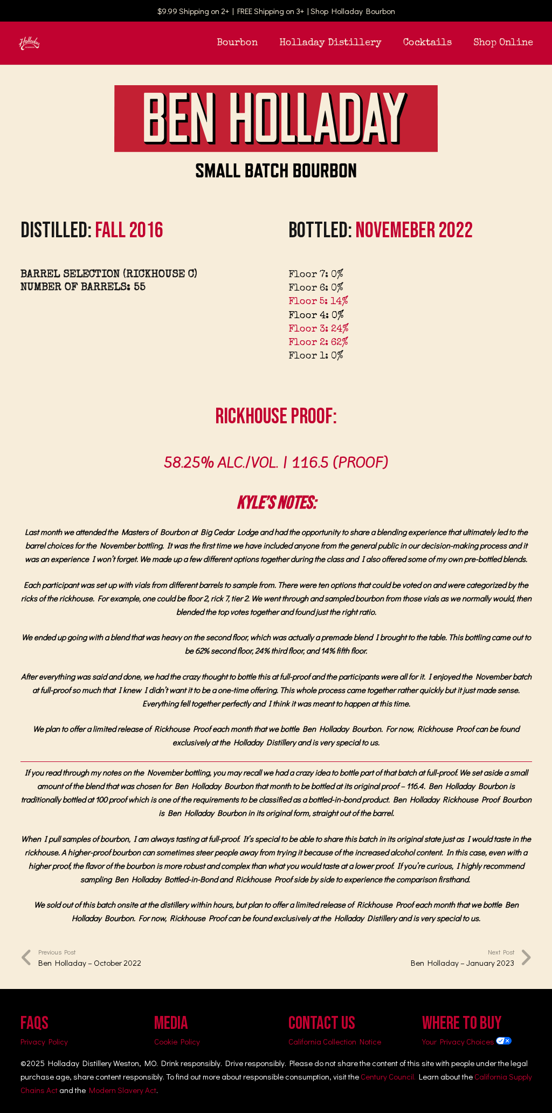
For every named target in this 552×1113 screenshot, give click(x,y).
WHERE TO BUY (462, 1023)
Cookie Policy (177, 1041)
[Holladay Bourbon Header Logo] (29, 43)
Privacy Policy (44, 1041)
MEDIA (171, 1023)
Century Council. (388, 1076)
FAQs (34, 1023)
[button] (266, 43)
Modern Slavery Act (122, 1089)
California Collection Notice (334, 1041)
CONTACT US (321, 1023)
